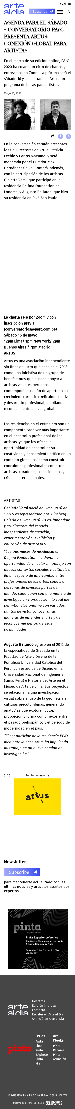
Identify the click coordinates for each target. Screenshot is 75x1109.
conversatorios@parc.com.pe (30, 329)
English (65, 4)
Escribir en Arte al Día (48, 1014)
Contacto (38, 1010)
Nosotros (38, 1001)
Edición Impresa (44, 1005)
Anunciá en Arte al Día (48, 1019)
